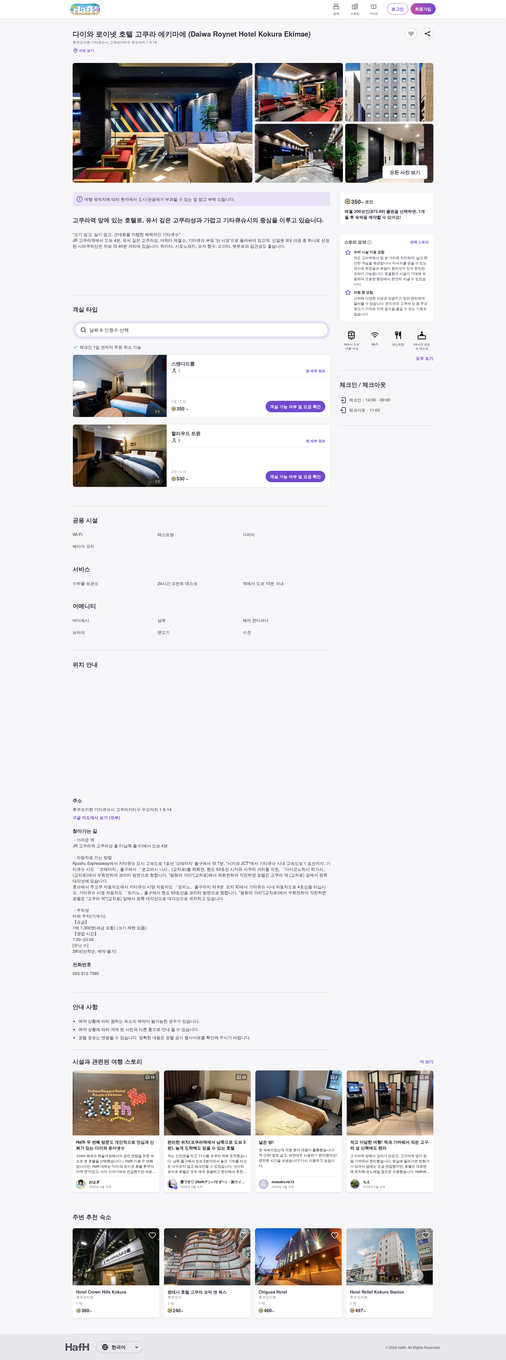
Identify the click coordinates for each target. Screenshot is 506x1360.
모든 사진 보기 (405, 172)
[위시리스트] (411, 33)
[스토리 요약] (369, 242)
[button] (120, 386)
